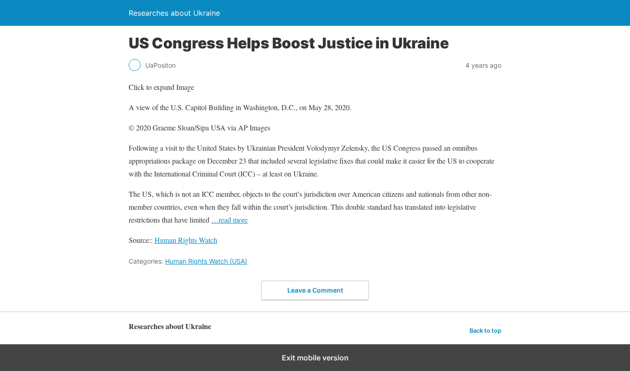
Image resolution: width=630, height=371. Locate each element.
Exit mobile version (315, 357)
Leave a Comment (315, 290)
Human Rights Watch (186, 240)
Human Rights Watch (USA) (206, 261)
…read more (229, 219)
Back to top (485, 330)
